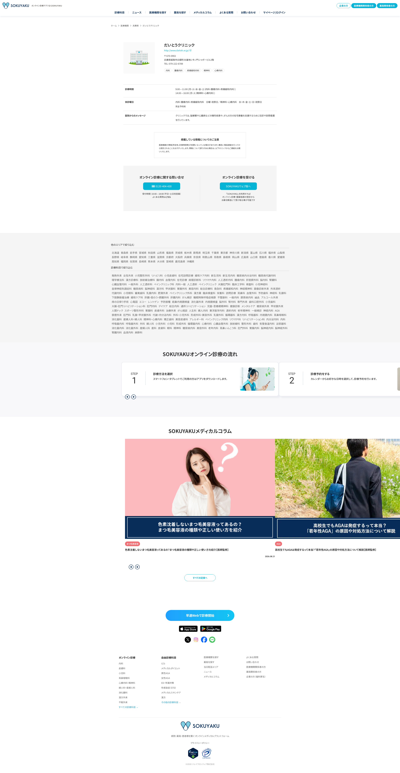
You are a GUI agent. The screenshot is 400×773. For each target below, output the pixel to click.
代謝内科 (117, 293)
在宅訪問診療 (185, 275)
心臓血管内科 (119, 284)
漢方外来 (123, 697)
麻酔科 (138, 332)
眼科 (169, 328)
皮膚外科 (159, 310)
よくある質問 (226, 12)
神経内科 (268, 310)
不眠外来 (123, 702)
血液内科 (128, 332)
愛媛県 (281, 257)
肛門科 (127, 315)
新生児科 (216, 275)
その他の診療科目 (169, 702)
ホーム (114, 25)
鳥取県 (217, 257)
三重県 (151, 257)
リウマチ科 (235, 319)
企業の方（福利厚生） (256, 676)
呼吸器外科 (132, 323)
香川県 (272, 257)
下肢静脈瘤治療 (120, 297)
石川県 (263, 252)
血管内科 (170, 280)
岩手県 (133, 252)
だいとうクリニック (151, 25)
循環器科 (230, 315)
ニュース (137, 12)
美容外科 (202, 328)
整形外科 (246, 323)
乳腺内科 (151, 293)
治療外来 (171, 310)
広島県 (245, 257)
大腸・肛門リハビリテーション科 (128, 306)
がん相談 (182, 310)
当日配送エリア (211, 666)
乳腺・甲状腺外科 (141, 315)
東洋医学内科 (217, 310)
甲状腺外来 (277, 306)
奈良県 (197, 257)
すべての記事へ (200, 577)
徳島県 (263, 257)
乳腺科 (282, 293)
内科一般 (181, 284)
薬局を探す (180, 12)
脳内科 (264, 280)
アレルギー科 (197, 319)
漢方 (163, 697)
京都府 (170, 257)
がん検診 (187, 297)
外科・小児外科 (181, 315)
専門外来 (242, 302)
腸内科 (160, 280)
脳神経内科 (267, 328)
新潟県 (245, 252)
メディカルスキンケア (171, 692)
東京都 (224, 252)
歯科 (255, 323)
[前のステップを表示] (127, 397)
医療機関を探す (157, 12)
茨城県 (179, 252)
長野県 (115, 257)
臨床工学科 (238, 284)
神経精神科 (246, 288)
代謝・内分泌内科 (162, 315)
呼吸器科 (253, 315)
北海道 (115, 252)
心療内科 (207, 323)
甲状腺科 (170, 288)
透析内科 (231, 310)
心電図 (134, 302)
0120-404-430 (164, 186)
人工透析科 (146, 284)
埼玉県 (206, 252)
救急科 (218, 288)
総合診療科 (206, 288)
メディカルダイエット (170, 668)
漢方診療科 (132, 280)
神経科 (273, 293)
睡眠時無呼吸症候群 (204, 297)
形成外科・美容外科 (201, 315)
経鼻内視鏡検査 (181, 302)
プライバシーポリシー (200, 742)
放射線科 (235, 323)
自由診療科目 (168, 657)
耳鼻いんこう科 (228, 328)
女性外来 (128, 275)
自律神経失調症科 (122, 288)
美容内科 (194, 288)
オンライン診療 (127, 657)
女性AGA (165, 678)
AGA (277, 310)
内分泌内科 (272, 319)
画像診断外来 (261, 288)
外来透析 (275, 288)
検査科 (250, 284)
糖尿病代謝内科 (267, 275)
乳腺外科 (219, 315)
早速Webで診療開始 (200, 615)
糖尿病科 (138, 288)
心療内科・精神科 (127, 682)
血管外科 (252, 293)
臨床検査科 (209, 293)
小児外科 (160, 323)
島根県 (226, 257)
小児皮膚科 (170, 275)
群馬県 (197, 252)
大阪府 (179, 257)
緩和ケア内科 (202, 275)
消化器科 (117, 319)
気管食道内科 (267, 323)
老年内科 (213, 328)
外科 (142, 323)
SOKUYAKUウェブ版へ (238, 186)
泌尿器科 (281, 323)
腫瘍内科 (240, 280)
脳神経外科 (281, 328)
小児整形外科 (142, 275)
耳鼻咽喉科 (280, 315)
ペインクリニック (207, 284)
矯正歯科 (169, 319)
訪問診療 (231, 293)
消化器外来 (197, 302)
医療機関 (125, 25)
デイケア (163, 306)
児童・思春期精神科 (217, 306)
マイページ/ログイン (274, 12)
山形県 (161, 252)
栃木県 (188, 252)
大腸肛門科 (224, 284)
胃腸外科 (182, 288)
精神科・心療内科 (153, 319)
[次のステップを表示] (133, 397)
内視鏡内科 (266, 315)
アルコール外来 (269, 297)
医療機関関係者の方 (364, 5)
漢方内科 (242, 315)
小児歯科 (270, 302)
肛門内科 (152, 306)
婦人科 (150, 323)
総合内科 (174, 306)
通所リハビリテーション (193, 306)
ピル (163, 663)
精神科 (177, 328)
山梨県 (281, 252)
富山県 (254, 252)
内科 (282, 319)
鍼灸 (257, 297)
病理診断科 (195, 280)
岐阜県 (124, 257)
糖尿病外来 (263, 306)
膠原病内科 (247, 297)
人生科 (192, 310)
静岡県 (133, 257)
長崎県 (142, 261)
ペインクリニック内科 (216, 319)
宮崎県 (170, 261)
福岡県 (124, 261)
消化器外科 (132, 328)
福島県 (170, 252)
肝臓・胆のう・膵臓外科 (157, 297)
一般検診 (257, 310)
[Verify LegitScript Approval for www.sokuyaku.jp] (193, 753)
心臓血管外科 (220, 323)
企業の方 (343, 5)
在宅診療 (182, 280)
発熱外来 (117, 275)
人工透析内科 (225, 280)
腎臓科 (273, 280)
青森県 (124, 252)
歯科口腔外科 (256, 302)
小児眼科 (128, 293)
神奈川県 (235, 252)
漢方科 (160, 288)
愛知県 (142, 257)
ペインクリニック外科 (181, 293)
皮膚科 (161, 328)
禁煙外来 (117, 315)
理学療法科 (118, 280)
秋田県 (151, 252)
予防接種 (165, 302)
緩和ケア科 (137, 297)
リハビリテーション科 (253, 319)
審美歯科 (140, 293)
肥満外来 (163, 293)
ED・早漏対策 (167, 682)
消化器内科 (118, 328)
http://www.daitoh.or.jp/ (176, 50)
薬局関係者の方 (387, 5)
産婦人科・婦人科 (132, 319)
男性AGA (165, 673)
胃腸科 (149, 310)
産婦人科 (145, 328)
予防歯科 (263, 293)
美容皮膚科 (181, 319)
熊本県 (151, 261)
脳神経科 (150, 288)
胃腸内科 (254, 328)
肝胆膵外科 (252, 280)
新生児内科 (229, 275)
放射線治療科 (147, 280)
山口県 (254, 257)
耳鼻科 (241, 293)
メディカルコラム (203, 12)
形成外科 (181, 323)
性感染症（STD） (168, 687)
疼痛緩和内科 (230, 288)
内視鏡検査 (211, 302)
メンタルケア (248, 306)
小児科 (171, 323)
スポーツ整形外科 (134, 310)
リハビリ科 (157, 275)
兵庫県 (136, 25)
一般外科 (133, 284)
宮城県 (142, 252)
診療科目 (120, 12)
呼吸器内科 (118, 323)
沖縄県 (190, 261)
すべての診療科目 (127, 707)
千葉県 (215, 252)
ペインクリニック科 (164, 284)
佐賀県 (133, 261)
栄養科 (220, 293)
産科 (153, 328)
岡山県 (236, 257)
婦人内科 (203, 310)
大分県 (161, 261)
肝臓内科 (175, 297)
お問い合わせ (248, 12)
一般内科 (234, 297)
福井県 (272, 252)
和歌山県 (207, 257)
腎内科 (232, 302)
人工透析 (192, 284)
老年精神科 (244, 310)
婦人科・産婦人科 (127, 687)
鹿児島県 (180, 261)
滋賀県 (161, 257)
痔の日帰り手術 (120, 302)
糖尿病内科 (189, 328)
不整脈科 (223, 297)
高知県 (115, 261)
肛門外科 (243, 328)
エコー (142, 302)
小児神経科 (261, 284)
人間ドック (117, 310)
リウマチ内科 (209, 280)
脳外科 (223, 302)
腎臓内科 (117, 332)
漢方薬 (197, 293)
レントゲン (153, 302)
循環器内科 (194, 323)
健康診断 (235, 306)
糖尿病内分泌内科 (247, 275)
